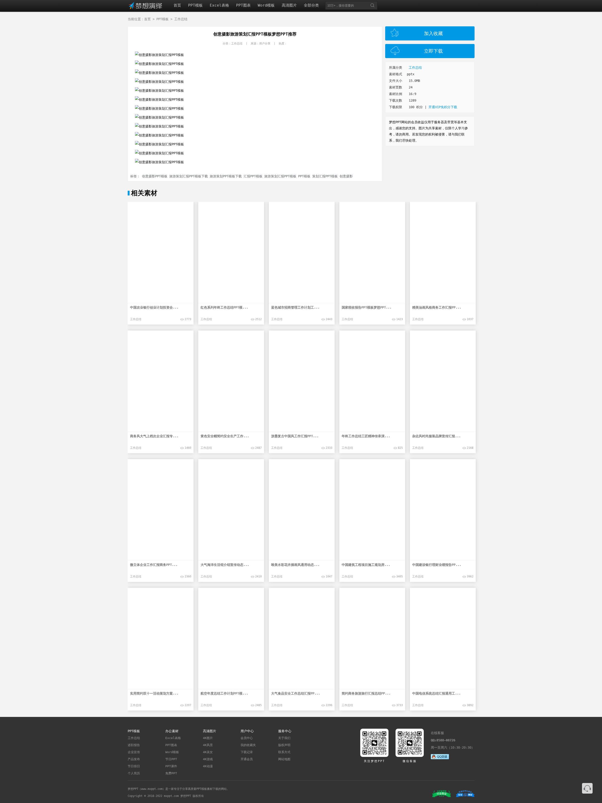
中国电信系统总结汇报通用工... (436, 693)
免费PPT (171, 773)
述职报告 (134, 745)
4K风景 (208, 745)
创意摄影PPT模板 (154, 176)
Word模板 (266, 5)
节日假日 (134, 766)
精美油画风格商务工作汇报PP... (436, 307)
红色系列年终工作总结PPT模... (224, 307)
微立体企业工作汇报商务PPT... (154, 565)
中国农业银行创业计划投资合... (154, 307)
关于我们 (284, 738)
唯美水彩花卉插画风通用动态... (295, 565)
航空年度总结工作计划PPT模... (224, 693)
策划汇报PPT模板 (325, 176)
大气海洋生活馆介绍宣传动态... (225, 565)
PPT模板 (195, 5)
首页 (177, 5)
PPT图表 (243, 5)
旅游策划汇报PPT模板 (280, 176)
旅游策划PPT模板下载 (226, 176)
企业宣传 (134, 752)
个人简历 (134, 773)
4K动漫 (208, 766)
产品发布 (134, 759)
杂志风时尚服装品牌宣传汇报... (436, 436)
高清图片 (289, 5)
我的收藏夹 (248, 745)
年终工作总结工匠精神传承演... (366, 436)
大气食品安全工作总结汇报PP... (295, 693)
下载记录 (247, 752)
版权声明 (284, 745)
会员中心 (247, 738)
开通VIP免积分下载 (442, 107)
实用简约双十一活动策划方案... (154, 693)
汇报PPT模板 (253, 176)
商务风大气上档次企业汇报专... (154, 436)
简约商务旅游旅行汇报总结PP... (366, 693)
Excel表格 (219, 5)
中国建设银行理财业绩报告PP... (436, 565)
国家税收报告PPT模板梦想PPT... (367, 307)
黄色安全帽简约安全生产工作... (225, 436)
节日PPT (171, 759)
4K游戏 (208, 759)
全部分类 (311, 5)
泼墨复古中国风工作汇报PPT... (295, 436)
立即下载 (433, 51)
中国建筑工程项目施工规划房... (366, 565)
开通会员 (247, 759)
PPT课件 (171, 766)
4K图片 (208, 738)
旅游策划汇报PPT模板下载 (188, 176)
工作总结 (180, 19)
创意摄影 (346, 176)
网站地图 (284, 759)
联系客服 (587, 788)
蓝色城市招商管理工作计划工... (295, 307)
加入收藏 (433, 33)
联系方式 (284, 752)
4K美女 (208, 752)
